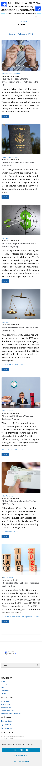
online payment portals (12, 617)
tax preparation (26, 617)
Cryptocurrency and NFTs (12, 74)
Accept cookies (21, 750)
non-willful (15, 365)
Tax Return (36, 617)
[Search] (20, 665)
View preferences (21, 761)
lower (6, 532)
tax (13, 450)
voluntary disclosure (22, 450)
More (5, 116)
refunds (12, 532)
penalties (7, 450)
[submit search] (38, 665)
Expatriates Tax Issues (10, 157)
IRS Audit (6, 238)
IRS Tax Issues (8, 411)
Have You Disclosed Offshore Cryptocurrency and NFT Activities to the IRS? (20, 82)
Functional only (21, 756)
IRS (3, 365)
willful (22, 365)
